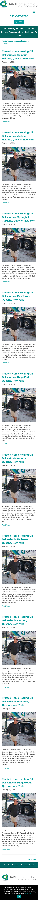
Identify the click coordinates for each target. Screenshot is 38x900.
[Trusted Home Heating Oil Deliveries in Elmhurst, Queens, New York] (19, 729)
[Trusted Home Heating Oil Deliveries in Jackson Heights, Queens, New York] (19, 163)
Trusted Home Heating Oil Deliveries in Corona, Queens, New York (17, 620)
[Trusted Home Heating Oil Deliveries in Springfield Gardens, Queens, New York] (19, 245)
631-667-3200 (19, 16)
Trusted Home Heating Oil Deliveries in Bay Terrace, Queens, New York (17, 296)
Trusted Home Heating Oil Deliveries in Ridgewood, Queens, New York (17, 783)
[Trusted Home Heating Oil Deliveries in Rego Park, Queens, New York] (19, 405)
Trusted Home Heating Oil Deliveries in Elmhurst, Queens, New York (17, 701)
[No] (36, 892)
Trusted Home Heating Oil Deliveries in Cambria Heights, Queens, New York (18, 55)
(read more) (28, 893)
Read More (6, 122)
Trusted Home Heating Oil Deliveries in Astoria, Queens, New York (17, 458)
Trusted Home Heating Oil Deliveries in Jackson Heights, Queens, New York (18, 136)
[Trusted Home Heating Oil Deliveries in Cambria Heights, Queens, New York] (19, 82)
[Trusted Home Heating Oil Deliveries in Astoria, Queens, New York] (19, 486)
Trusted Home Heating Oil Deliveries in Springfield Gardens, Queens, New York (18, 217)
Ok (19, 896)
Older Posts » (31, 859)
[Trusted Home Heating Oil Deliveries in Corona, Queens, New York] (19, 648)
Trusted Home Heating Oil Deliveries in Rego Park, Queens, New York (17, 377)
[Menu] (33, 11)
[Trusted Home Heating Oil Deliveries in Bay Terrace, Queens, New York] (19, 324)
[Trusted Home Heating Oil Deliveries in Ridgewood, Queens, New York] (19, 810)
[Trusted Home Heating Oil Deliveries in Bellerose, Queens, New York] (19, 567)
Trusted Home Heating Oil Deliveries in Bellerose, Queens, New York (17, 539)
